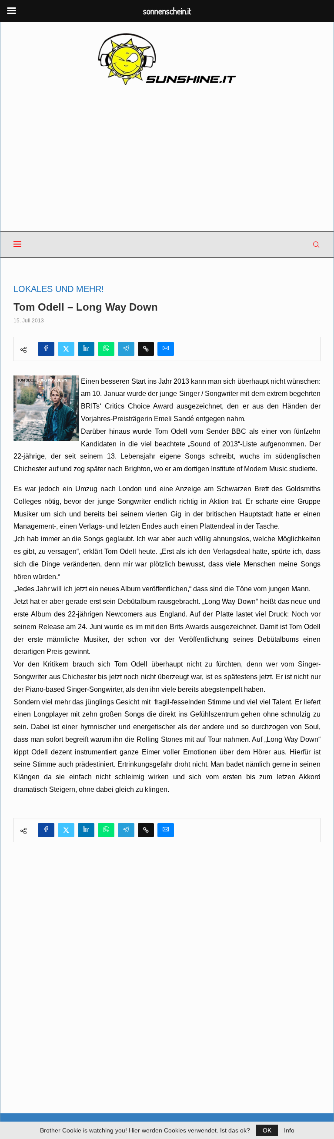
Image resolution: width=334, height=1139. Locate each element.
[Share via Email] (165, 349)
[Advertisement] (167, 159)
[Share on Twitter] (66, 349)
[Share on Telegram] (126, 349)
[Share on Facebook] (46, 349)
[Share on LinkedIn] (86, 349)
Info (289, 1130)
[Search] (316, 244)
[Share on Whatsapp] (106, 349)
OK (267, 1130)
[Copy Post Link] (146, 349)
